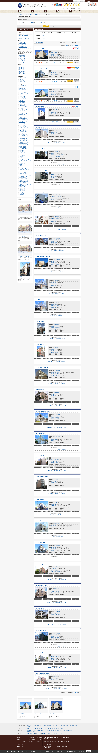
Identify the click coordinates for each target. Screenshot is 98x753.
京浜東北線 (38, 730)
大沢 (57, 70)
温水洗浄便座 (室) (23, 148)
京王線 (52, 55)
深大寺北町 (58, 523)
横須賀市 (29, 725)
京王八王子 (57, 55)
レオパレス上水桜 (40, 455)
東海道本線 (49, 730)
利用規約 (19, 742)
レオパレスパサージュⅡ (41, 170)
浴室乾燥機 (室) (22, 147)
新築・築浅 (31, 742)
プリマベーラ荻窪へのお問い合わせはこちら (57, 405)
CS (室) (21, 164)
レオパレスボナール (40, 499)
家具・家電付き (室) (23, 135)
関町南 (57, 216)
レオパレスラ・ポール (41, 433)
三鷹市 (55, 70)
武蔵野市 (55, 588)
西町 (58, 151)
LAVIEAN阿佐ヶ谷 (40, 321)
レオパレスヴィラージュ (41, 68)
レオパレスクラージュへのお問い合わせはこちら (57, 164)
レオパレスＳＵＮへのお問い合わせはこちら (57, 207)
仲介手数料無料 (32, 739)
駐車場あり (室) (22, 185)
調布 (55, 72)
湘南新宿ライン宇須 (31, 731)
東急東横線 (59, 730)
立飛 (60, 196)
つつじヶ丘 (57, 264)
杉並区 (55, 324)
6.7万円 (43, 35)
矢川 (55, 176)
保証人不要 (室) (22, 94)
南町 (58, 347)
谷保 (57, 172)
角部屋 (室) (21, 194)
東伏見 (57, 218)
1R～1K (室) (22, 42)
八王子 (43, 22)
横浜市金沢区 (65, 725)
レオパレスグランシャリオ (42, 476)
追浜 (31, 733)
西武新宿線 (53, 218)
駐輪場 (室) (21, 133)
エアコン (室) (22, 155)
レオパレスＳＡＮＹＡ (41, 542)
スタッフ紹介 (39, 739)
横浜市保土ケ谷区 (35, 725)
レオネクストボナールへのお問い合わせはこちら (57, 250)
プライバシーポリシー (22, 741)
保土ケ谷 (60, 733)
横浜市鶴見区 (71, 725)
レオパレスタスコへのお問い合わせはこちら (57, 624)
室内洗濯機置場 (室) (23, 119)
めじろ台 (58, 134)
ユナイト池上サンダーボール (24, 215)
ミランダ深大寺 (39, 520)
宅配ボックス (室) (23, 173)
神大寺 (46, 728)
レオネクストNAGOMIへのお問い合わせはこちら (57, 646)
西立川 (56, 239)
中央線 (52, 54)
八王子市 (55, 51)
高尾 (55, 133)
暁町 (58, 51)
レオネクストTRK (40, 652)
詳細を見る (70, 62)
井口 (57, 280)
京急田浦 (44, 733)
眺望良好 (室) (22, 104)
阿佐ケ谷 (56, 326)
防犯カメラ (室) (22, 177)
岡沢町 (42, 728)
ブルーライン (43, 730)
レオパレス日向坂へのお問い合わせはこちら (57, 142)
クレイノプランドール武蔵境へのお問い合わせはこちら (57, 688)
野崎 (57, 109)
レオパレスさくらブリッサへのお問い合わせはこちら (57, 383)
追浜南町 (38, 728)
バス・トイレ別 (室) (23, 144)
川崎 (28, 733)
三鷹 (22, 22)
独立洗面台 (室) (22, 154)
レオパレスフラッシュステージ (43, 411)
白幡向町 (53, 728)
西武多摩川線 (53, 284)
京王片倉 (58, 418)
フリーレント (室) (23, 106)
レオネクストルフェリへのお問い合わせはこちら (57, 229)
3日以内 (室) (22, 80)
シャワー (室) (22, 152)
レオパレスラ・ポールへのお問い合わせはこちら (57, 449)
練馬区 (55, 216)
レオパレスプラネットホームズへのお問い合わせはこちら (57, 271)
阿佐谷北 (58, 324)
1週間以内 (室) (22, 81)
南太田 (40, 733)
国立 (55, 153)
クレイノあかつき (40, 48)
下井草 (57, 394)
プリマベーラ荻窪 (40, 389)
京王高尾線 (53, 132)
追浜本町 (57, 728)
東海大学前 (48, 733)
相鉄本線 (54, 730)
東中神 (56, 242)
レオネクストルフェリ (41, 214)
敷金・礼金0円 (31, 741)
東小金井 (56, 462)
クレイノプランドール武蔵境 (42, 673)
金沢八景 (56, 733)
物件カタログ (20, 746)
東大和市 (58, 156)
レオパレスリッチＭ (40, 87)
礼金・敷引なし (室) (23, 36)
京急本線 (29, 730)
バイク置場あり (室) (23, 134)
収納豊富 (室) (22, 163)
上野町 (58, 633)
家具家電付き (31, 737)
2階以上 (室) (22, 186)
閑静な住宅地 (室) (23, 90)
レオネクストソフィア (41, 106)
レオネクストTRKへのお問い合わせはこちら (57, 667)
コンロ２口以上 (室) (23, 139)
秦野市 (76, 725)
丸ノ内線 (53, 327)
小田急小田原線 (68, 730)
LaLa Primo (38, 299)
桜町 (58, 457)
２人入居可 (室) (22, 97)
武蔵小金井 (57, 372)
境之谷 (28, 728)
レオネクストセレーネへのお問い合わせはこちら (57, 579)
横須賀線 (33, 730)
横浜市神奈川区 (42, 725)
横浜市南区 (60, 725)
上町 (35, 728)
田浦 (52, 733)
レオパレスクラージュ (41, 148)
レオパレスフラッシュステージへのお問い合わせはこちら (57, 427)
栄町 (57, 194)
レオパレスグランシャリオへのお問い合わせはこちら (57, 493)
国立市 (55, 172)
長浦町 (32, 728)
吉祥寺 (56, 262)
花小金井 (58, 375)
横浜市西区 (48, 725)
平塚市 (28, 726)
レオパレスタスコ (40, 608)
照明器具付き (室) (23, 131)
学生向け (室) (22, 114)
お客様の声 (39, 742)
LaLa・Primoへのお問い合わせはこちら (57, 293)
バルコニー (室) (22, 126)
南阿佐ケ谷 (57, 327)
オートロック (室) (23, 171)
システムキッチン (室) (24, 142)
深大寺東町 (58, 259)
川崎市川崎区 (54, 725)
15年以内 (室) (22, 72)
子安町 (58, 414)
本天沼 (57, 392)
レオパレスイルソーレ (41, 344)
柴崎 (55, 93)
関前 (58, 588)
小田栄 (61, 728)
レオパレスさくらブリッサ (42, 367)
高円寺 (56, 329)
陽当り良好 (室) (22, 89)
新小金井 (59, 284)
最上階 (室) (21, 192)
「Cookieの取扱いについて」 (71, 751)
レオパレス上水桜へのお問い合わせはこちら (57, 470)
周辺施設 (38, 741)
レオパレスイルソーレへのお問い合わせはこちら (57, 361)
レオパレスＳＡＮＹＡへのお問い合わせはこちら (57, 557)
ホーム (19, 737)
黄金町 (34, 733)
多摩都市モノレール (55, 154)
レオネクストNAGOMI (41, 630)
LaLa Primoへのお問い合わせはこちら (57, 315)
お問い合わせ (39, 737)
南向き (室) (21, 193)
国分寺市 (55, 151)
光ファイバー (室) (23, 168)
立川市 (55, 194)
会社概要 (19, 739)
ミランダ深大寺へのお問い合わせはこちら (57, 536)
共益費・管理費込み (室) (24, 38)
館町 (58, 130)
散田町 (58, 611)
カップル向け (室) (23, 115)
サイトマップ (20, 744)
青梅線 (52, 239)
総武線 (52, 329)
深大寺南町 (58, 89)
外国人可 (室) (22, 110)
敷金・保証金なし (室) (23, 35)
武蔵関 (57, 220)
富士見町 (58, 238)
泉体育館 (61, 154)
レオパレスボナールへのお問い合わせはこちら (57, 514)
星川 (37, 733)
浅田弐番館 (21, 276)
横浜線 (52, 52)
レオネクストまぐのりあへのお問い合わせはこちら (57, 602)
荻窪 (55, 395)
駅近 (29, 744)
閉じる (88, 751)
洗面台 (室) (21, 150)
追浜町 (49, 728)
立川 (55, 199)
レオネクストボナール (41, 235)
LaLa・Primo (39, 278)
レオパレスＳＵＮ (40, 192)
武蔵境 (33, 22)
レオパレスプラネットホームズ (43, 256)
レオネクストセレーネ (41, 564)
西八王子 (56, 613)
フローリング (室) (23, 121)
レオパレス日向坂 (40, 127)
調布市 (55, 89)
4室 (44, 38)
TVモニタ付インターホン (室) (25, 172)
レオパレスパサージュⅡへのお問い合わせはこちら (57, 185)
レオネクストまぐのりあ (41, 585)
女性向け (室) (22, 117)
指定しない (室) (22, 77)
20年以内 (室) (22, 73)
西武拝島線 (53, 156)
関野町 (58, 370)
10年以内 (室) (22, 71)
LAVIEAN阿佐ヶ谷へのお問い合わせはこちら (57, 338)
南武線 (52, 174)
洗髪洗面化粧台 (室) (23, 151)
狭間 (57, 132)
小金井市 (55, 370)
